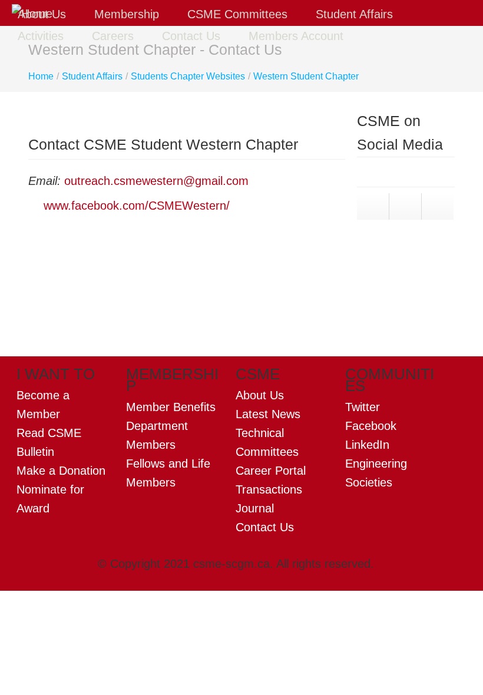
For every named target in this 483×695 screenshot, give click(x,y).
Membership (128, 14)
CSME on (384, 271)
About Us (44, 14)
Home (41, 76)
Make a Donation (60, 470)
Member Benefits (171, 407)
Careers (114, 35)
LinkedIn (367, 444)
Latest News (268, 414)
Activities (42, 35)
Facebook (370, 425)
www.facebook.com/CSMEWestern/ (137, 205)
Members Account (296, 35)
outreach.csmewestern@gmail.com (158, 180)
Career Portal (271, 470)
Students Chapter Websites (188, 76)
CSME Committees (239, 14)
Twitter (362, 407)
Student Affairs (356, 14)
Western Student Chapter (306, 76)
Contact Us (193, 35)
